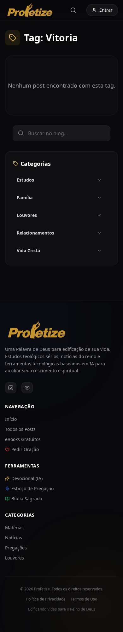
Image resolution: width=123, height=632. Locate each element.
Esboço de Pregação (32, 488)
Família (24, 197)
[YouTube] (27, 387)
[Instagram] (10, 387)
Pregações (16, 548)
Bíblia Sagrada (26, 499)
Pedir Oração (25, 449)
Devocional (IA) (27, 478)
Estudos (25, 180)
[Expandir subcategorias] (102, 180)
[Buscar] (74, 10)
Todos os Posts (20, 429)
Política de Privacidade (46, 599)
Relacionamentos (35, 233)
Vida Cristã (28, 250)
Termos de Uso (84, 599)
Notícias (13, 538)
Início (11, 419)
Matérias (14, 528)
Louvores (27, 215)
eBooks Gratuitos (23, 439)
